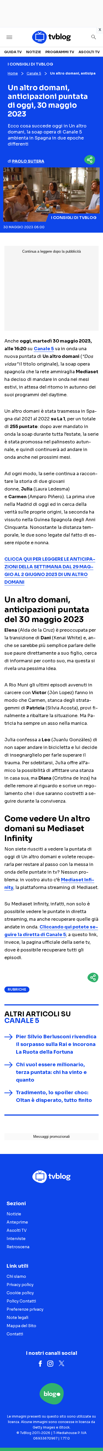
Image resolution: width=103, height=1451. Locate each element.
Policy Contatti (21, 1301)
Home (13, 73)
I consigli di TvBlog (73, 217)
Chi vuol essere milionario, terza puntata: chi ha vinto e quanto (51, 1072)
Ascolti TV (89, 52)
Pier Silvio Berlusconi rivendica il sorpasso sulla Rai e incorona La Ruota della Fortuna (56, 1044)
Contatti (15, 1334)
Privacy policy (20, 1284)
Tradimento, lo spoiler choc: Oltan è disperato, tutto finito (54, 1096)
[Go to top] (92, 1433)
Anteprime (17, 1222)
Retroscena (18, 1246)
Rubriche (17, 989)
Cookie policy (20, 1292)
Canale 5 (34, 73)
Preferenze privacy (25, 1309)
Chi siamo (16, 1276)
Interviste (16, 1238)
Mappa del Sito (21, 1325)
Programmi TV (59, 52)
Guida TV (13, 52)
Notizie (33, 52)
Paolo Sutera (28, 161)
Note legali (17, 1317)
